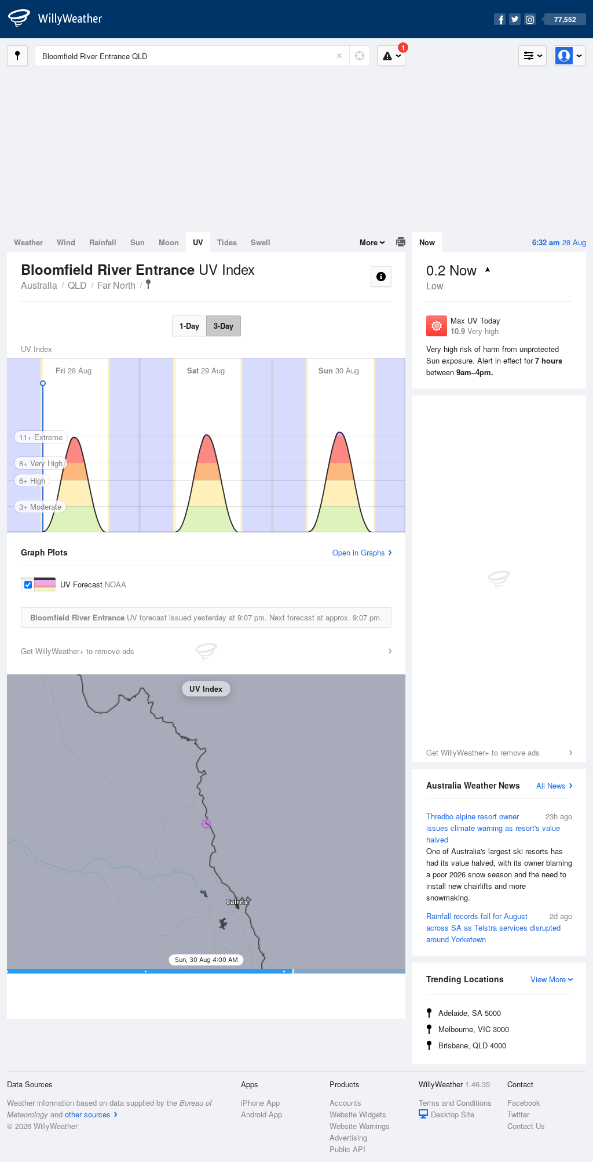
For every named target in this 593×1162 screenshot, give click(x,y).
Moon (169, 242)
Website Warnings (360, 1125)
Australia (39, 285)
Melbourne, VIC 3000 (473, 1028)
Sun (137, 242)
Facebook (523, 1102)
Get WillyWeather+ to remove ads (483, 752)
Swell (260, 242)
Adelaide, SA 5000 (469, 1012)
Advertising (348, 1137)
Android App (261, 1114)
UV (198, 242)
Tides (227, 242)
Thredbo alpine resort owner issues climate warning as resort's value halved (499, 857)
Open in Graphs (358, 552)
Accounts (345, 1102)
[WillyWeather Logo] (61, 19)
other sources (88, 1114)
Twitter (518, 1114)
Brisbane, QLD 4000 (472, 1045)
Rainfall (102, 242)
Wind (66, 242)
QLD (77, 285)
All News (551, 785)
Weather (28, 242)
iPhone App (260, 1102)
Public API (347, 1148)
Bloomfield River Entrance (148, 284)
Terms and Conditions (455, 1102)
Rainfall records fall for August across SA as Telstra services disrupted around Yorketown (499, 927)
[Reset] (339, 55)
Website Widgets (358, 1114)
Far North (116, 285)
